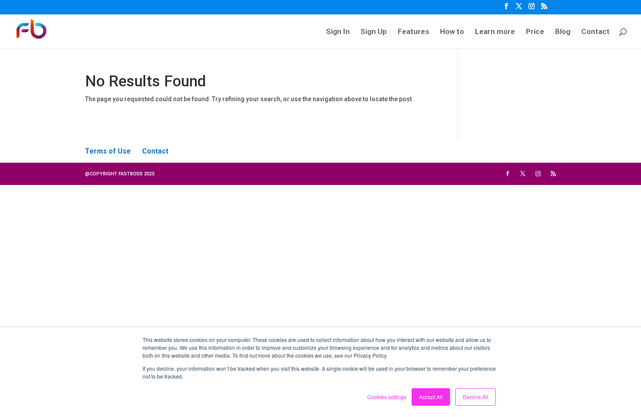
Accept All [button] (431, 396)
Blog (562, 32)
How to (452, 32)
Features (413, 32)
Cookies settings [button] (386, 396)
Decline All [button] (475, 396)
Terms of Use (108, 151)
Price (535, 32)
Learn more (495, 32)
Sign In (338, 32)
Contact (595, 32)
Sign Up (374, 32)
